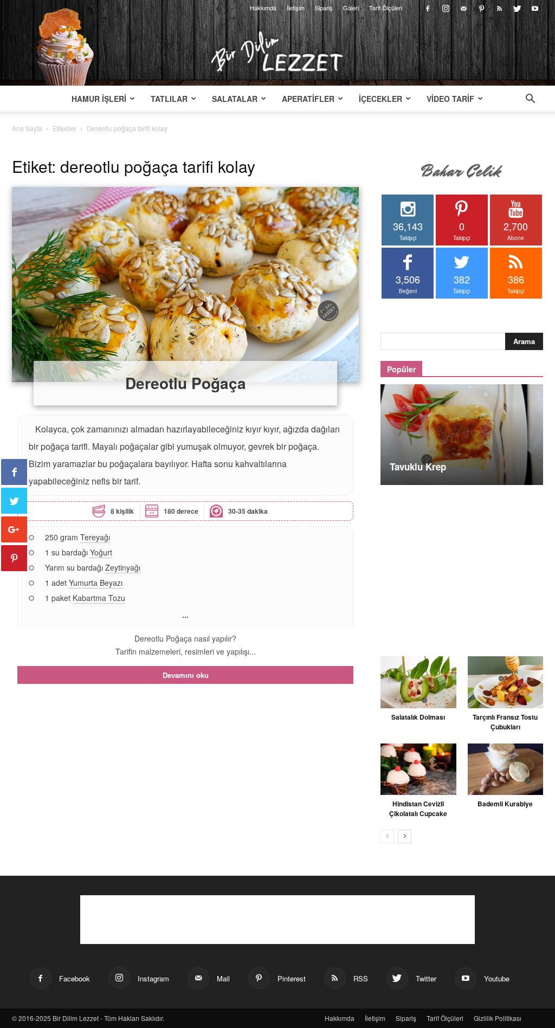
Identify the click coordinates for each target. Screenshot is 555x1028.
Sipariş (324, 7)
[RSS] (499, 7)
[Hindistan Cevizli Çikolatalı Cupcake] (418, 769)
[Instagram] (445, 7)
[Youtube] (535, 7)
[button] (530, 99)
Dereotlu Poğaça (185, 383)
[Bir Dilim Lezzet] (277, 51)
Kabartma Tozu (99, 597)
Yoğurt (101, 552)
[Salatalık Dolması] (418, 682)
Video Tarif (450, 98)
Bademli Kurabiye (505, 804)
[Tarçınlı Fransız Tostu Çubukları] (506, 682)
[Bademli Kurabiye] (506, 769)
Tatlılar (169, 98)
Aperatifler (308, 98)
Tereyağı (95, 537)
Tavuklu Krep (418, 466)
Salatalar (234, 98)
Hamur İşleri (99, 98)
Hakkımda (263, 7)
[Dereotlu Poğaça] (185, 284)
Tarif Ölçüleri (385, 7)
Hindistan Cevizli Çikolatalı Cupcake (418, 808)
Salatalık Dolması (418, 717)
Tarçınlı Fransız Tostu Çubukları (505, 722)
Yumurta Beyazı (95, 582)
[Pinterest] (481, 7)
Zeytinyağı (122, 567)
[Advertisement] (461, 564)
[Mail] (463, 7)
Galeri (351, 7)
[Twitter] (517, 7)
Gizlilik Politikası (497, 1018)
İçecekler (380, 98)
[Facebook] (428, 7)
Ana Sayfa (27, 128)
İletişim (296, 7)
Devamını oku (186, 675)
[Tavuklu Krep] (461, 434)
